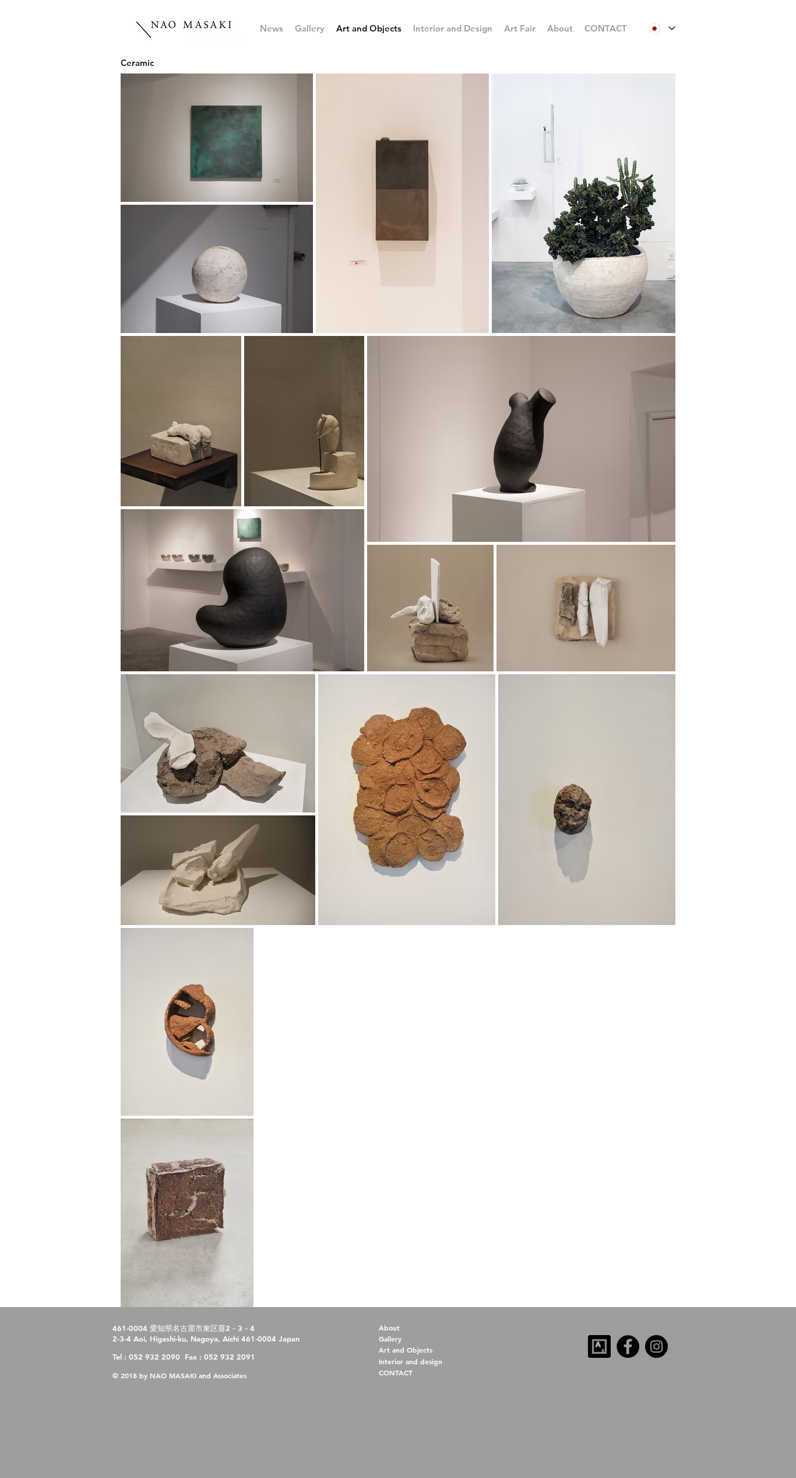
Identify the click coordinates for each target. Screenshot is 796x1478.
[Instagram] (656, 1346)
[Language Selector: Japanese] (662, 28)
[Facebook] (628, 1346)
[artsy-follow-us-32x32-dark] (599, 1346)
